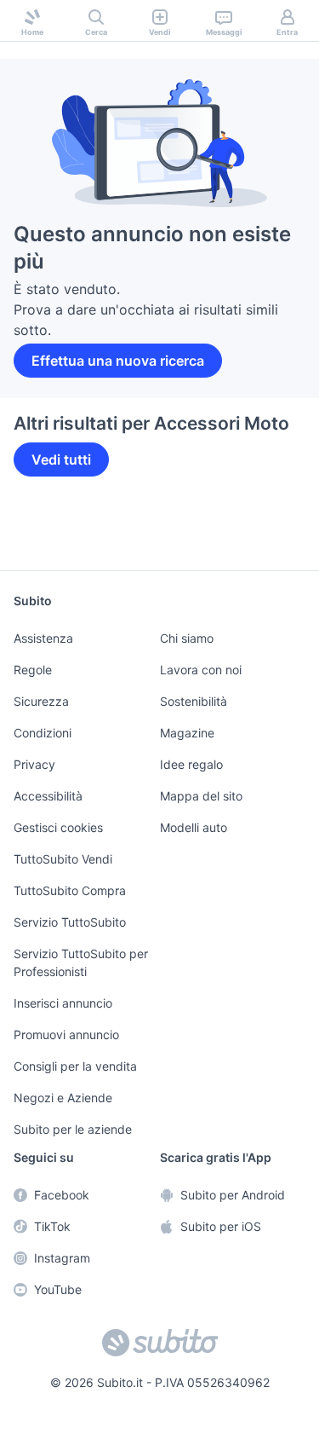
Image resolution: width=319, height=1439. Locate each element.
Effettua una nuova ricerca (114, 340)
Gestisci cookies (56, 832)
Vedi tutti (59, 439)
